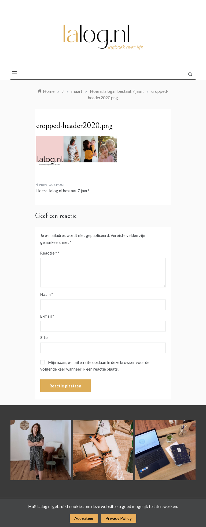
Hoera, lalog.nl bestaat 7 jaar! (62, 190)
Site (44, 337)
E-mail (47, 316)
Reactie (48, 253)
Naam (46, 294)
